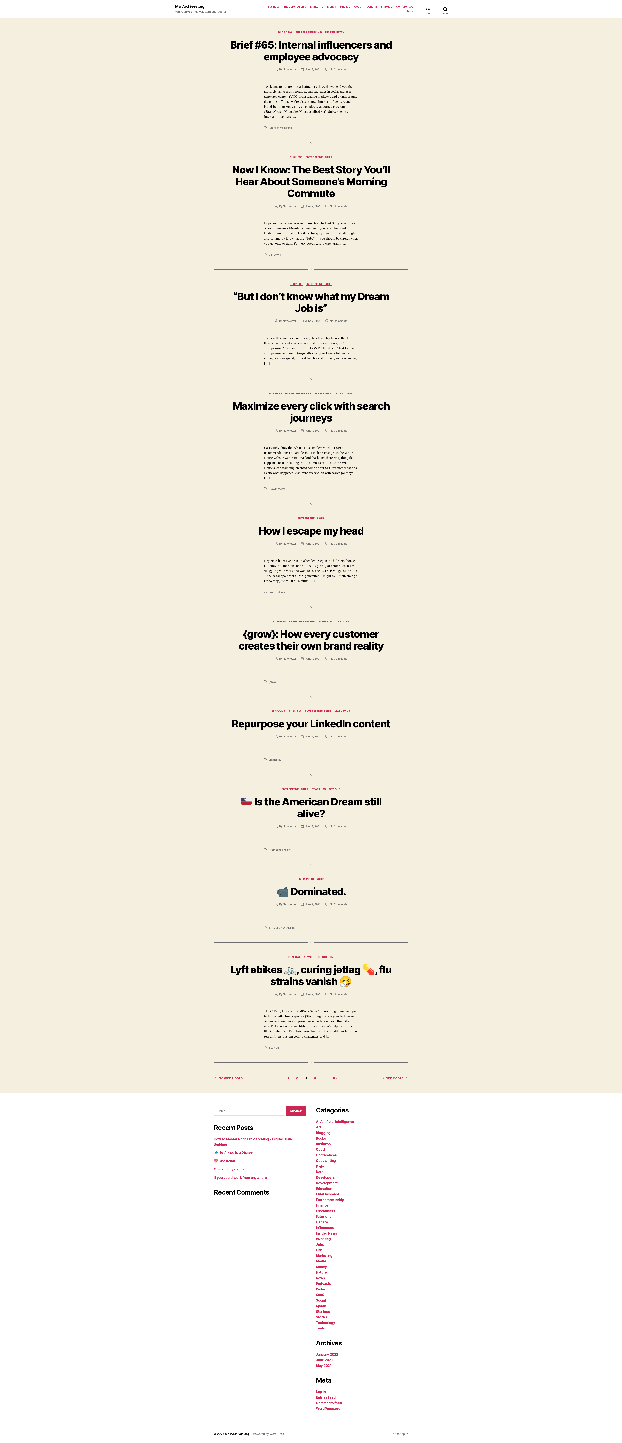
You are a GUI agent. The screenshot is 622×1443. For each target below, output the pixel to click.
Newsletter (289, 69)
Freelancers (325, 1211)
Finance (345, 6)
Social (321, 1300)
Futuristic (323, 1217)
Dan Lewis (275, 254)
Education (324, 1189)
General (372, 6)
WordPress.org (328, 1409)
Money (331, 6)
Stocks (343, 621)
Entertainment (327, 1194)
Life (319, 1250)
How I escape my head (311, 531)
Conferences (404, 6)
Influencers (325, 1228)
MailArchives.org (189, 6)
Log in (321, 1392)
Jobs (320, 1245)
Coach (358, 6)
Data (319, 1172)
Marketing (316, 6)
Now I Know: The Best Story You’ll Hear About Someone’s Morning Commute (311, 181)
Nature (321, 1272)
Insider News (334, 32)
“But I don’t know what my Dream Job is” (311, 302)
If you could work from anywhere (240, 1178)
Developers (325, 1177)
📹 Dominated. (311, 891)
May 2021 (324, 1366)
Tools (320, 1328)
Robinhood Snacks (280, 849)
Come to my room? (229, 1169)
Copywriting (326, 1161)
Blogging (285, 32)
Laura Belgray (277, 592)
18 (334, 1078)
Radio (320, 1289)
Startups (386, 6)
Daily (320, 1166)
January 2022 (327, 1354)
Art (318, 1127)
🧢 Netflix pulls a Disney (233, 1153)
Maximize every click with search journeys (311, 412)
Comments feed (329, 1403)
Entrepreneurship (295, 6)
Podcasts (323, 1284)
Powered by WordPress (268, 1434)
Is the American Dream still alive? (316, 807)
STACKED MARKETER (282, 927)
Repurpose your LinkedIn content (311, 723)
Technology (343, 393)
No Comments (338, 69)
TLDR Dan (274, 1047)
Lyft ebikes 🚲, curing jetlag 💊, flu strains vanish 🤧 (311, 975)
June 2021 (324, 1360)
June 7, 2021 (313, 69)
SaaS (320, 1295)
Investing (323, 1239)
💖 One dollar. (225, 1161)
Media (321, 1261)
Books (321, 1138)
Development (327, 1183)
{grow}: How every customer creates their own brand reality (311, 640)
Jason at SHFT (277, 759)
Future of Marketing (280, 127)
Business (274, 6)
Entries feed (326, 1397)
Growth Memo (277, 489)
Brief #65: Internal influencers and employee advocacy (311, 51)
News (409, 11)
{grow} (273, 682)
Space (321, 1306)
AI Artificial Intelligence (335, 1122)
